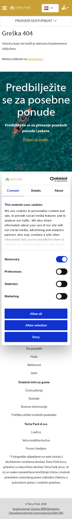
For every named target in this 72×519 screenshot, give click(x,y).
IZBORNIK (5, 8)
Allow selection (36, 325)
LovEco (36, 432)
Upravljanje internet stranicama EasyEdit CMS (36, 513)
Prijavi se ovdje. (36, 140)
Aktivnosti (34, 365)
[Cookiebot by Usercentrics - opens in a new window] (50, 179)
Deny (36, 337)
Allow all (36, 313)
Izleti (34, 373)
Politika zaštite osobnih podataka (34, 415)
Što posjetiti (34, 348)
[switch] (61, 271)
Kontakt (34, 398)
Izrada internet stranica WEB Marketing (36, 509)
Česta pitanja (34, 390)
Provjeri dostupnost (33, 21)
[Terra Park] (25, 8)
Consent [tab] (13, 190)
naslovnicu (35, 59)
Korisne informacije (34, 407)
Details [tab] (36, 190)
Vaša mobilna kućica (36, 440)
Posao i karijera (36, 448)
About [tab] (59, 190)
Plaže (34, 357)
